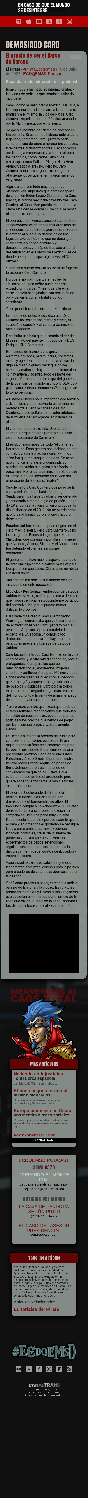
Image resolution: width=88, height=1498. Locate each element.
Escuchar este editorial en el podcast (41, 81)
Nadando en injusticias (38, 1074)
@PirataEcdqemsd (38, 69)
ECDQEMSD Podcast (43, 73)
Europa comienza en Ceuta (42, 1110)
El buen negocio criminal (40, 1091)
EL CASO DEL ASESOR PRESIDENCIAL (44, 1228)
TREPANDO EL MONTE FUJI (44, 1177)
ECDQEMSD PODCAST (44, 1160)
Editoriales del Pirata (36, 1309)
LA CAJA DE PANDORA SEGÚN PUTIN (44, 1209)
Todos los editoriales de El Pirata (35, 1135)
